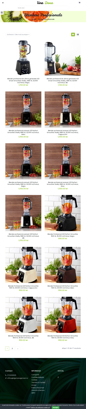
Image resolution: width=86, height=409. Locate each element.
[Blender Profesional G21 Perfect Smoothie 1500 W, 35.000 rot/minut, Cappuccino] (23, 248)
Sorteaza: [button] (17, 34)
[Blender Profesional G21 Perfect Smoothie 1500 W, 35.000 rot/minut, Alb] (23, 298)
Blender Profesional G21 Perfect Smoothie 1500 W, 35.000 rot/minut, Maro (63, 287)
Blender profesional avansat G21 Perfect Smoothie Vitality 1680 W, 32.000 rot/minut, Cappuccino (62, 132)
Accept (55, 407)
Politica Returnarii (37, 388)
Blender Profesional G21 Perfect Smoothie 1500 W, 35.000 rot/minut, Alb (23, 337)
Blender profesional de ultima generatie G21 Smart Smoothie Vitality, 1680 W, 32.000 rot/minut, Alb (63, 81)
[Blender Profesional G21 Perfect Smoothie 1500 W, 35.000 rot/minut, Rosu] (63, 298)
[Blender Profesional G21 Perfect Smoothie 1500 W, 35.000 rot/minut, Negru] (63, 196)
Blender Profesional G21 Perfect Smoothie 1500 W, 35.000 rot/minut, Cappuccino (23, 287)
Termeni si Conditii (38, 382)
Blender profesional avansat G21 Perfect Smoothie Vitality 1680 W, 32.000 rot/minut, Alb (23, 236)
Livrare (33, 385)
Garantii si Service (37, 390)
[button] (79, 3)
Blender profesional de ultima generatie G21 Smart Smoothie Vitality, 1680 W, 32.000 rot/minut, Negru (23, 81)
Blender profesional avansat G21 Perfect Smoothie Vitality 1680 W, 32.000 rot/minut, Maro (23, 132)
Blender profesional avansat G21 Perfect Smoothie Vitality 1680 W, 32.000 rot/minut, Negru (23, 184)
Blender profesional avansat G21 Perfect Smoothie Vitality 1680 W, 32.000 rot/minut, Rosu (62, 184)
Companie (35, 375)
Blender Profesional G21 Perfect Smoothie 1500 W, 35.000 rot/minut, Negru (63, 235)
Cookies (34, 380)
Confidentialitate (37, 377)
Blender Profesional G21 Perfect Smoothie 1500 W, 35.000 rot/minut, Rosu (63, 337)
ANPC (33, 393)
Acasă (34, 19)
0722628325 (11, 375)
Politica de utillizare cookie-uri (40, 407)
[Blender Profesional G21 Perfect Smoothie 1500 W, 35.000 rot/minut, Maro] (63, 248)
